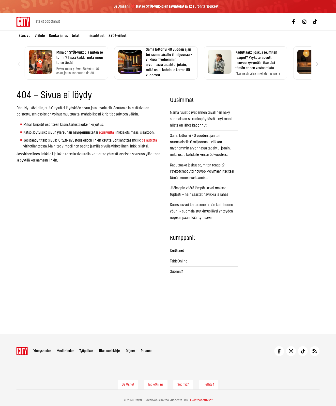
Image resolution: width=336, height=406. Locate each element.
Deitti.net (177, 251)
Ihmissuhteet (94, 36)
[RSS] (315, 351)
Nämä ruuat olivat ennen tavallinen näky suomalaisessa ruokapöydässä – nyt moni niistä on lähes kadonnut (201, 119)
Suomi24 (176, 272)
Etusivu (24, 36)
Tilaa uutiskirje (109, 351)
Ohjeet (130, 351)
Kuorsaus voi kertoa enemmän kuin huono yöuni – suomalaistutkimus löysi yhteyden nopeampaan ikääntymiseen (201, 211)
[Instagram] (304, 21)
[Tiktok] (315, 21)
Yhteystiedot (42, 351)
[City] (22, 351)
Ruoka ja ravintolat (64, 36)
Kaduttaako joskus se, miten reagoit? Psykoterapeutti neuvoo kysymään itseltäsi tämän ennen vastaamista (202, 171)
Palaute (146, 351)
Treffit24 (208, 384)
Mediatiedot (65, 351)
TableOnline (178, 261)
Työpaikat (86, 351)
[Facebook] (293, 21)
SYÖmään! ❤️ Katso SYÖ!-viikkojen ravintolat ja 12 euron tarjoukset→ (168, 6)
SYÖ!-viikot (117, 36)
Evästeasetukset (201, 400)
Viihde (40, 36)
